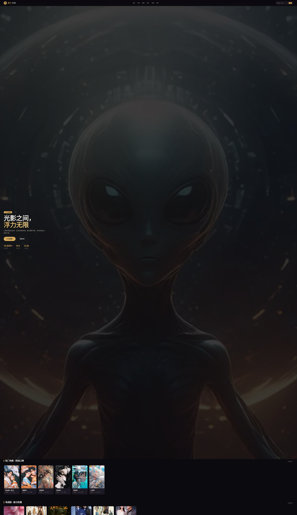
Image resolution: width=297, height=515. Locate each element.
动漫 (153, 3)
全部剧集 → (290, 503)
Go (290, 3)
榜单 (157, 3)
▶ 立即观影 (10, 239)
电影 (139, 3)
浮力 (10, 3)
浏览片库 (22, 239)
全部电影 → (290, 461)
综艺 (148, 3)
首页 (134, 3)
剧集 (143, 3)
